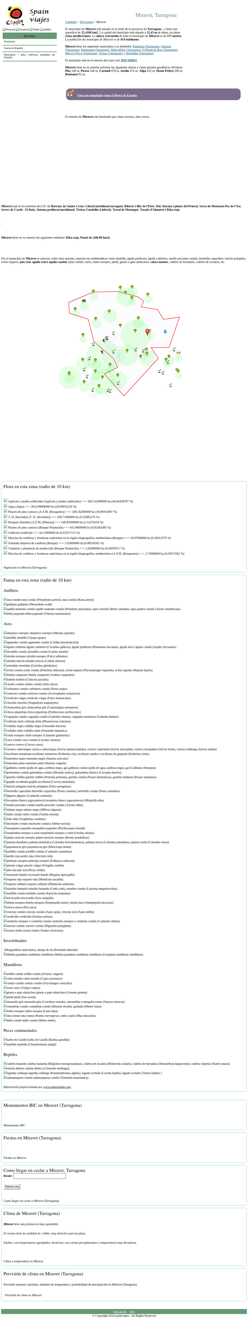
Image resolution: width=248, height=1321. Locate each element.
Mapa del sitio (120, 1311)
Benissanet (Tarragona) (95, 50)
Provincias (9, 41)
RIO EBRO (129, 60)
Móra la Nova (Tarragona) (81, 53)
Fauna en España (13, 48)
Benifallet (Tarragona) (139, 53)
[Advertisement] (156, 3)
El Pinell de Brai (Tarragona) (159, 50)
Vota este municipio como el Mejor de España (107, 95)
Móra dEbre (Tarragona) (126, 50)
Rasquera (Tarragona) (146, 46)
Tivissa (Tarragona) (110, 53)
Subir (132, 1311)
